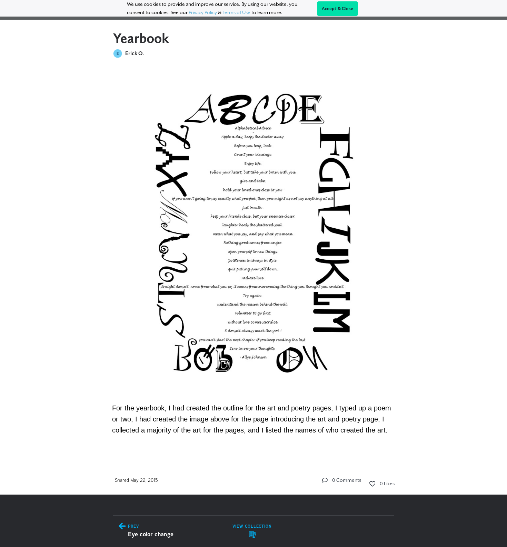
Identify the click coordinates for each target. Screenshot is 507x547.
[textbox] (253, 259)
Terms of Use (236, 12)
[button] (325, 480)
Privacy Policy (203, 12)
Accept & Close (338, 8)
